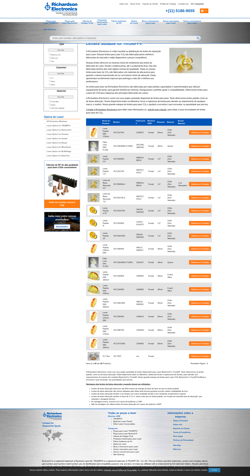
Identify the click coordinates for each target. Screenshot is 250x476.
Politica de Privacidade (183, 440)
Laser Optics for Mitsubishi (59, 147)
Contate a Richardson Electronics (101, 110)
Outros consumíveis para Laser (192, 22)
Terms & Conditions (182, 432)
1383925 (140, 276)
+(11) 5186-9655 (180, 11)
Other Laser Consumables (124, 424)
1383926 (140, 289)
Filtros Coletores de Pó (118, 22)
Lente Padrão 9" (106, 223)
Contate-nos (183, 4)
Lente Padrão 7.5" (106, 171)
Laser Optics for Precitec (58, 134)
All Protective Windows (57, 121)
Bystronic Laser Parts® (122, 421)
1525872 (140, 132)
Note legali (178, 436)
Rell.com (177, 449)
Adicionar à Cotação (200, 132)
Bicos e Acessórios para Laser (150, 22)
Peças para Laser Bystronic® (69, 22)
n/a (137, 356)
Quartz (53, 105)
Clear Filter (60, 50)
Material (170, 122)
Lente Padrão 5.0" (106, 159)
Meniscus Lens (56, 55)
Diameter (161, 122)
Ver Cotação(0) (197, 4)
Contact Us (48, 423)
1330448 (140, 330)
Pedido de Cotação (168, 4)
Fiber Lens (54, 58)
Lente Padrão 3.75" (106, 210)
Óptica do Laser (134, 22)
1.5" (52, 78)
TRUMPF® (117, 419)
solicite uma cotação (157, 110)
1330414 (140, 316)
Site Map (177, 445)
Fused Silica (55, 101)
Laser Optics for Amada (57, 138)
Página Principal (180, 421)
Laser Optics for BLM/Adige (59, 151)
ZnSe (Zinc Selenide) (57, 108)
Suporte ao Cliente (150, 4)
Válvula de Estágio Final (87, 22)
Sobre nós (123, 4)
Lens (52, 61)
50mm (53, 84)
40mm (53, 81)
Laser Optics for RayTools (58, 156)
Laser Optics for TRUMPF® (58, 126)
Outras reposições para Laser (171, 22)
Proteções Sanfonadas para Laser (102, 22)
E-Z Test (106, 356)
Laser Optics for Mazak (57, 143)
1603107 (140, 262)
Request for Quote (51, 426)
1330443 (140, 343)
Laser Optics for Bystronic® (59, 130)
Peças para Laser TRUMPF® (51, 22)
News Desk (135, 4)
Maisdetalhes (62, 227)
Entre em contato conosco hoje (62, 203)
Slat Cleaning (49, 29)
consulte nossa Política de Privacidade (120, 470)
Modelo (116, 122)
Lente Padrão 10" (106, 235)
